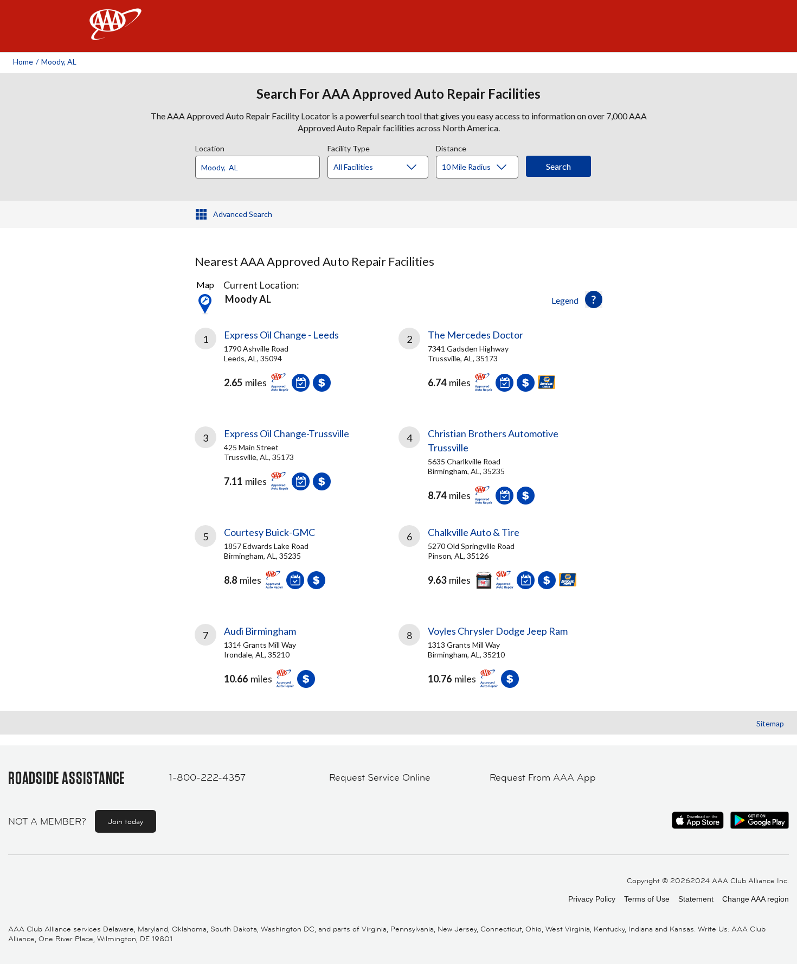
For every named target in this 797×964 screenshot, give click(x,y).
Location (209, 147)
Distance (451, 147)
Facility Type (348, 147)
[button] (593, 299)
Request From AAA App (543, 777)
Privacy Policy (591, 899)
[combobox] (261, 164)
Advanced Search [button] (242, 214)
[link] (296, 364)
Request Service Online (379, 777)
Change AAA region (755, 899)
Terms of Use (647, 899)
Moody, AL (58, 61)
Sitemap (770, 723)
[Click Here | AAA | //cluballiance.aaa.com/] (115, 33)
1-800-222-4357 (207, 777)
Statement (696, 899)
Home (23, 61)
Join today (125, 821)
